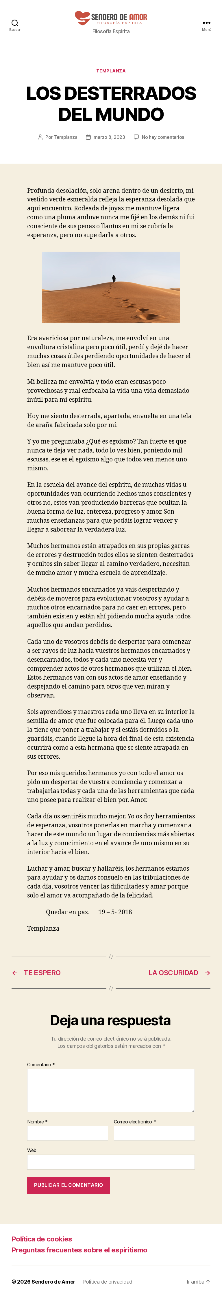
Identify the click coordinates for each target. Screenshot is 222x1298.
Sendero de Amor (53, 1282)
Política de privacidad (107, 1282)
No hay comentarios (163, 137)
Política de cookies (42, 1239)
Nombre (37, 1122)
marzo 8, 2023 (109, 137)
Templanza (111, 71)
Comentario (41, 1064)
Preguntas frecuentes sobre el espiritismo (79, 1250)
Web (31, 1150)
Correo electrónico (135, 1122)
